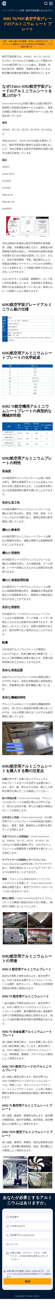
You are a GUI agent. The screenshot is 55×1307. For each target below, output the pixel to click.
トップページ (11, 10)
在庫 (47, 44)
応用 (22, 10)
